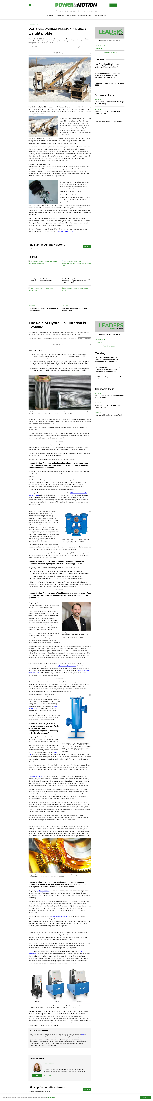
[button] (30, 5)
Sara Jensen (33, 339)
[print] (90, 53)
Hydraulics (50, 15)
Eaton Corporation (51, 339)
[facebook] (54, 53)
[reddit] (63, 53)
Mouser (98, 48)
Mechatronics (71, 15)
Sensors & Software (84, 15)
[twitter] (60, 53)
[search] (33, 5)
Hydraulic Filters (34, 24)
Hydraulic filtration (43, 872)
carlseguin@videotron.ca (65, 231)
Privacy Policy (51, 1097)
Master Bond (100, 46)
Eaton (83, 1012)
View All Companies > (110, 52)
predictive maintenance (59, 898)
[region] (76, 1097)
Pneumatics (60, 15)
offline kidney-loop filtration (67, 657)
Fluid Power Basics (100, 15)
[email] (65, 53)
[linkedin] (57, 53)
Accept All (145, 1097)
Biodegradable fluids (36, 761)
